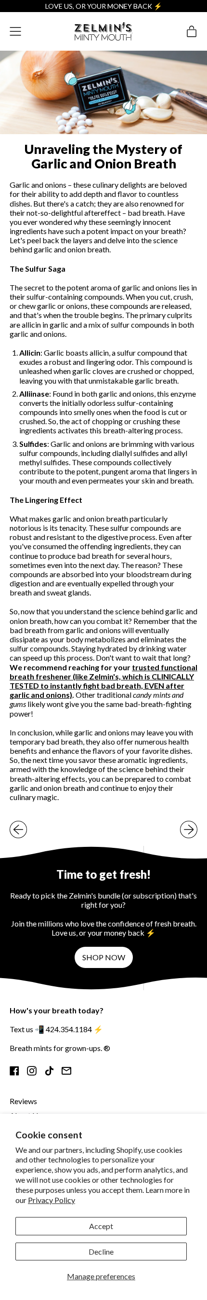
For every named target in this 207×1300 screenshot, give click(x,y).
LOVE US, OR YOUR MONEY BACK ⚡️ (103, 6)
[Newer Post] (188, 829)
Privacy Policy (51, 1199)
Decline (101, 1251)
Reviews (23, 1101)
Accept (101, 1226)
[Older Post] (18, 829)
